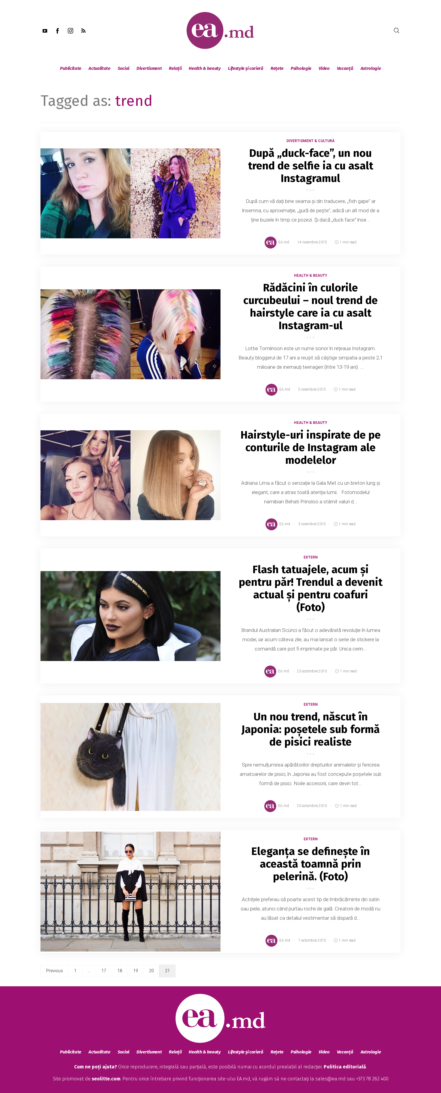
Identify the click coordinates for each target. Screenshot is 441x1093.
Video (324, 68)
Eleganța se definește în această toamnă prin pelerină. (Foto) (310, 864)
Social (123, 68)
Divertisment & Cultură (310, 141)
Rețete (277, 68)
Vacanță (345, 68)
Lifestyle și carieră (245, 68)
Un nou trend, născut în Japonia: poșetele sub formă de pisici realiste (311, 729)
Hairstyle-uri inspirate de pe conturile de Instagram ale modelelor (311, 447)
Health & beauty (205, 68)
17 (103, 970)
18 (119, 970)
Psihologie (301, 68)
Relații (175, 68)
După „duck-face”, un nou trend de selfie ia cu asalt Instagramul (310, 166)
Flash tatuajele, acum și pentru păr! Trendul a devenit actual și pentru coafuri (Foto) (310, 588)
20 (151, 970)
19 (135, 970)
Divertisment (149, 68)
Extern (311, 557)
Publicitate (70, 68)
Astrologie (371, 68)
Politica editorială (345, 1067)
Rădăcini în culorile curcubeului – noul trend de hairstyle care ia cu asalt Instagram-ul (310, 306)
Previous (54, 970)
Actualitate (99, 68)
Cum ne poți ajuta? (95, 1067)
